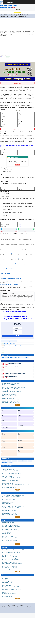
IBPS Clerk (15, 357)
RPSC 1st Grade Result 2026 (7, 536)
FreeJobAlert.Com (10, 2)
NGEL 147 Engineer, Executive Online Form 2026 (11, 392)
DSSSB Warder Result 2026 (7, 541)
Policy (15, 604)
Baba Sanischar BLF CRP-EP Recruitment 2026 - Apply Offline (15, 316)
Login (13, 7)
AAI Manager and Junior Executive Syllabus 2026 (11, 595)
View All (17, 404)
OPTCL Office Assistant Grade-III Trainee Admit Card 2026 (13, 506)
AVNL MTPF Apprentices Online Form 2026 (10, 470)
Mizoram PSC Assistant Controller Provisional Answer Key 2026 (14, 560)
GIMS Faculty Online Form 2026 (8, 476)
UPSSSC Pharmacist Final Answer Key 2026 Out (11, 552)
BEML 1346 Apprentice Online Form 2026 (10, 390)
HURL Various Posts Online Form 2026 (9, 395)
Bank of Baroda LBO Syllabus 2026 (8, 582)
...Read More (4, 299)
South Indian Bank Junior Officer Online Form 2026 (11, 391)
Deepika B (3, 56)
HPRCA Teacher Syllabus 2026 (8, 596)
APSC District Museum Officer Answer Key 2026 (11, 553)
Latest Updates (9, 341)
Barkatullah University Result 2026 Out (10, 352)
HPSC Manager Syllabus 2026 (7, 590)
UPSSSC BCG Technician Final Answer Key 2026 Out (12, 551)
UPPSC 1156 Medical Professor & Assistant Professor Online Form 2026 (15, 484)
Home (1, 5)
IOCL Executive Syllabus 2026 (7, 588)
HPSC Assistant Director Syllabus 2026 (9, 593)
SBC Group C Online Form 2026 (8, 469)
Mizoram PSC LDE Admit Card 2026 (9, 510)
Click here (19, 224)
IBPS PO (11, 357)
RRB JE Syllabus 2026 (6, 592)
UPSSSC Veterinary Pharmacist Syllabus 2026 (10, 586)
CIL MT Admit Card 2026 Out (7, 500)
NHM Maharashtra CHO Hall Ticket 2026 (9, 514)
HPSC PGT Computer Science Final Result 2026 (11, 523)
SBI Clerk (23, 357)
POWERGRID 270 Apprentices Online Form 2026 (11, 383)
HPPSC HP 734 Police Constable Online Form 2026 (11, 473)
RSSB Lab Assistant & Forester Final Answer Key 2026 (12, 563)
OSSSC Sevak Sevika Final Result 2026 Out (10, 525)
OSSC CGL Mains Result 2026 (7, 532)
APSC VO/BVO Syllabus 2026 (7, 585)
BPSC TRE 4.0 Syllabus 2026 (7, 578)
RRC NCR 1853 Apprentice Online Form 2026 (10, 399)
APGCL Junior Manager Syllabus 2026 (9, 577)
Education (9, 7)
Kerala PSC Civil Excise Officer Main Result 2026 (11, 530)
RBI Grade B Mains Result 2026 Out (9, 343)
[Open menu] (5, 5)
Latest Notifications (3, 7)
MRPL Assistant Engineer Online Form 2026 (10, 474)
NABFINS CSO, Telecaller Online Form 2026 (10, 388)
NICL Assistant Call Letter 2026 (8, 502)
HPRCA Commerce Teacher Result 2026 (9, 540)
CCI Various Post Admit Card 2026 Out (9, 498)
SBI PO (19, 357)
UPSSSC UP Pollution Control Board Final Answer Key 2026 (13, 549)
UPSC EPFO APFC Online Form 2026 (9, 384)
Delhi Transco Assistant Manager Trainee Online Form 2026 (13, 472)
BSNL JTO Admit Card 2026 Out (8, 509)
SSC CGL (3, 357)
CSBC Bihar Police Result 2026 (8, 539)
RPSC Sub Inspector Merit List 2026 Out (9, 529)
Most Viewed (26, 341)
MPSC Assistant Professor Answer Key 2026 (10, 566)
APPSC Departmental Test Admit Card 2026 (10, 507)
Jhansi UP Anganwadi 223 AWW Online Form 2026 (11, 477)
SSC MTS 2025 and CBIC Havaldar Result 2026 (11, 526)
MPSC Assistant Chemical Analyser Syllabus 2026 (11, 589)
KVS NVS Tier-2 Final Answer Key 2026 (9, 567)
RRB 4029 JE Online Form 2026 (8, 398)
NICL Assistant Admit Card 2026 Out (9, 513)
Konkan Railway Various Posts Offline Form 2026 (11, 481)
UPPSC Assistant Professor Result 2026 (9, 537)
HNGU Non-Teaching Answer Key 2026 (9, 556)
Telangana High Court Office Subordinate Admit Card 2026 (13, 345)
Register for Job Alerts (17, 129)
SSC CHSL (7, 357)
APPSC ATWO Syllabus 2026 (7, 579)
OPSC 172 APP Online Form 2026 (8, 479)
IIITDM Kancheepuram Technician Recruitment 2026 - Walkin (15, 311)
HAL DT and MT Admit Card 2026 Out (9, 499)
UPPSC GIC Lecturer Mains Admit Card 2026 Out (11, 496)
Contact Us (18, 604)
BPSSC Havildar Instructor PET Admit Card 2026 (11, 511)
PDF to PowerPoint (4, 462)
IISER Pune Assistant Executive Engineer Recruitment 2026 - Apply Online (17, 314)
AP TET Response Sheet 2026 (7, 555)
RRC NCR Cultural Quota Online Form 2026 (10, 480)
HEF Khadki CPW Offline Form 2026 (8, 483)
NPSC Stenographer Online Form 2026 (9, 487)
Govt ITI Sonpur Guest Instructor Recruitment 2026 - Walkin (14, 313)
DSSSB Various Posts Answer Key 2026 (9, 562)
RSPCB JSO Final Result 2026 (7, 533)
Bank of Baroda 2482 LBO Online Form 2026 (10, 402)
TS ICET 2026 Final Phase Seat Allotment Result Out (12, 347)
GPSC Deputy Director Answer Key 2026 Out (10, 559)
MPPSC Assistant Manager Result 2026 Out (10, 528)
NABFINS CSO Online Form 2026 (8, 397)
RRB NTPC (26, 357)
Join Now (17, 164)
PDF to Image (10, 462)
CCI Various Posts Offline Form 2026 (9, 394)
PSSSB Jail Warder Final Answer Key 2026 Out (10, 558)
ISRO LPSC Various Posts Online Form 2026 (10, 401)
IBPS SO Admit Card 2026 (7, 503)
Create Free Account (17, 335)
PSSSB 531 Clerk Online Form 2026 (8, 468)
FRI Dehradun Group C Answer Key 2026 (9, 569)
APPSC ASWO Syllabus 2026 (7, 581)
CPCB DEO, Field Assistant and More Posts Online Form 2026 (13, 387)
